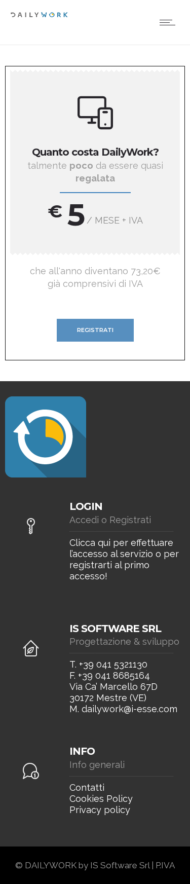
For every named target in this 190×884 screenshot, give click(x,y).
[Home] (39, 15)
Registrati (95, 330)
